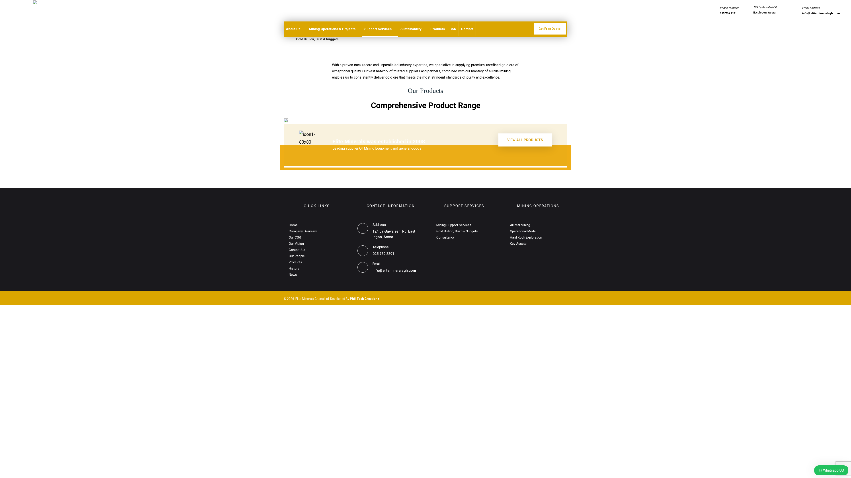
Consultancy (445, 237)
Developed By (354, 299)
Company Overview (303, 231)
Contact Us (297, 250)
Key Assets (518, 244)
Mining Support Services (453, 225)
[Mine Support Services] (44, 12)
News (293, 275)
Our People (297, 256)
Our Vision (296, 244)
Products (295, 262)
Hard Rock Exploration (526, 237)
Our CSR (295, 237)
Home (293, 225)
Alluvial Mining (520, 225)
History (294, 268)
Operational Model (523, 231)
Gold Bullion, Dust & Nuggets (457, 231)
